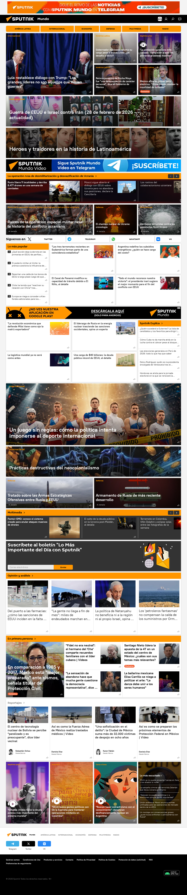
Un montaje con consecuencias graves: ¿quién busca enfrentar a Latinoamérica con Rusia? (159, 814)
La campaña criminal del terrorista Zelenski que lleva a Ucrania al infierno (158, 788)
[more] (90, 92)
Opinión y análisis (19, 576)
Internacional (14, 36)
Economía (81, 835)
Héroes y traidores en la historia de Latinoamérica (93, 143)
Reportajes (15, 703)
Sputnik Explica (150, 323)
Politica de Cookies (107, 860)
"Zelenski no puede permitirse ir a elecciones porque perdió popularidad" (157, 796)
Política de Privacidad (86, 860)
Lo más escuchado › (151, 775)
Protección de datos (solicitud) (132, 860)
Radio (116, 835)
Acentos (55, 764)
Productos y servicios (53, 860)
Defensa (99, 207)
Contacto (69, 860)
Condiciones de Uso (31, 860)
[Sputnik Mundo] (21, 22)
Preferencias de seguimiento (18, 863)
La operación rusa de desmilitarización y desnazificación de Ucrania (51, 176)
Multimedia (15, 512)
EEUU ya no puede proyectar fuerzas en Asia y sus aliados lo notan (159, 781)
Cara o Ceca (101, 764)
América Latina (103, 36)
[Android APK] (171, 873)
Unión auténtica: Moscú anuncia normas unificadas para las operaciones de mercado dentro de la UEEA (159, 804)
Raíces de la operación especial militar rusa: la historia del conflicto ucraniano (43, 207)
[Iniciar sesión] (166, 19)
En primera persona (20, 639)
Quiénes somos (13, 860)
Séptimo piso (146, 36)
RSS (151, 860)
